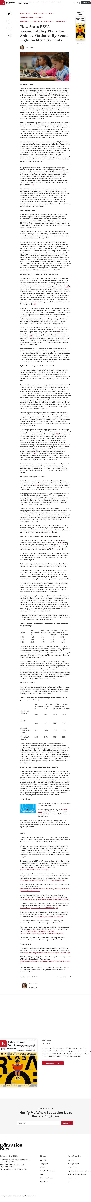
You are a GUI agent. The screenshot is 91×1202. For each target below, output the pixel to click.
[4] (42, 295)
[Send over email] (9, 35)
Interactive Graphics (47, 1178)
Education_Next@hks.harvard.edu (15, 1169)
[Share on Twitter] (9, 13)
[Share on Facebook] (9, 21)
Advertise (71, 1160)
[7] (59, 332)
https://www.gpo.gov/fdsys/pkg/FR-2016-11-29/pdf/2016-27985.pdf (42, 880)
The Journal (44, 1164)
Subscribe (67, 1123)
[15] (61, 543)
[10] (57, 434)
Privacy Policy (72, 1167)
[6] (35, 304)
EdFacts (42, 1167)
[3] (68, 287)
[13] (37, 485)
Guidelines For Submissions (77, 1174)
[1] (64, 170)
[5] (45, 300)
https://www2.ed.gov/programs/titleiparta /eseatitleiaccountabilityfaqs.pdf (44, 899)
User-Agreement (73, 1164)
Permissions (72, 1178)
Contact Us (44, 1181)
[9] (47, 408)
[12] (34, 453)
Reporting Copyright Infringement (79, 1171)
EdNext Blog (25, 13)
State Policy (61, 21)
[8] (31, 336)
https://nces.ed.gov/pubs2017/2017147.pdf (34, 869)
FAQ (69, 1181)
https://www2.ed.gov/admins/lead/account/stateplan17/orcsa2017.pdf (47, 953)
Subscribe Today (53, 1063)
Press (42, 1174)
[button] (74, 3)
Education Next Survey (47, 1171)
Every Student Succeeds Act (44, 13)
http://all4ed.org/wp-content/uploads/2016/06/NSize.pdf (39, 908)
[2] (33, 185)
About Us (43, 1160)
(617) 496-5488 (10, 1167)
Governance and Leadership (31, 17)
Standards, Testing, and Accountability (37, 21)
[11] (66, 445)
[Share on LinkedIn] (9, 28)
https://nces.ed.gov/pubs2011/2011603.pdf (49, 916)
